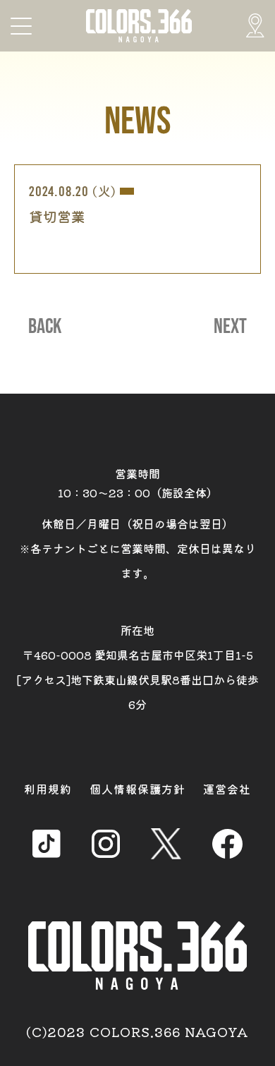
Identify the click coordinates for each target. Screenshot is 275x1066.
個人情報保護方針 (137, 788)
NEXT (230, 326)
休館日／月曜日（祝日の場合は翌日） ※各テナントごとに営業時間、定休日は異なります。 (137, 548)
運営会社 (227, 788)
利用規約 (48, 788)
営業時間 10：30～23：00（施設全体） (138, 483)
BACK (44, 326)
